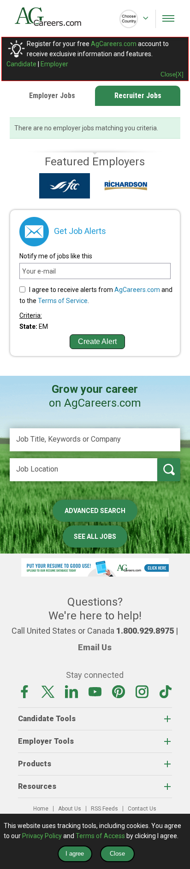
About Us (69, 808)
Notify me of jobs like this (55, 256)
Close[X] (172, 74)
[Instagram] (142, 691)
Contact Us (142, 808)
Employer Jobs (52, 95)
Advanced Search (95, 510)
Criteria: (30, 315)
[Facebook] (24, 691)
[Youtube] (95, 691)
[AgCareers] (55, 16)
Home (40, 808)
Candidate (21, 64)
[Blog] (165, 691)
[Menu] (168, 18)
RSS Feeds (104, 808)
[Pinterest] (118, 691)
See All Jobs (95, 536)
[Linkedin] (71, 691)
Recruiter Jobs (137, 95)
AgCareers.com (114, 43)
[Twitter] (48, 691)
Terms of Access (100, 836)
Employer (54, 64)
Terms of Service (63, 300)
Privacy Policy (42, 836)
